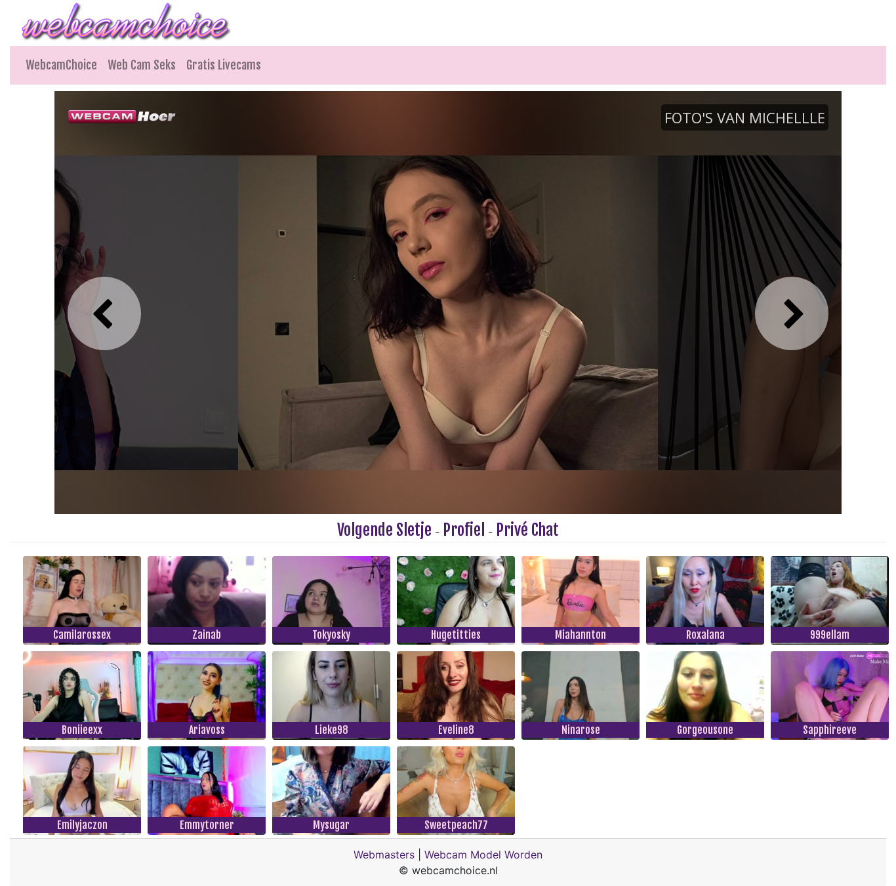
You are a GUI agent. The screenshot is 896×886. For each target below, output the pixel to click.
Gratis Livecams (223, 65)
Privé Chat (527, 530)
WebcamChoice (61, 65)
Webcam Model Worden (483, 854)
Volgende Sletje (384, 530)
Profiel (464, 530)
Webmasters (384, 854)
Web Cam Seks (142, 65)
